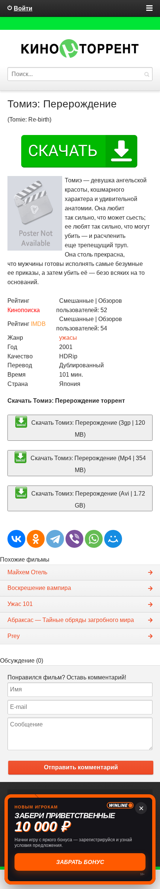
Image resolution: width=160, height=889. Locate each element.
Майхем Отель (27, 572)
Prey (13, 636)
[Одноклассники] (36, 539)
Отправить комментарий (81, 767)
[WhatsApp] (94, 539)
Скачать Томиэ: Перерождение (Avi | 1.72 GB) (87, 499)
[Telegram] (55, 539)
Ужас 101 (20, 604)
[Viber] (74, 539)
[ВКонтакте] (16, 539)
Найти (146, 74)
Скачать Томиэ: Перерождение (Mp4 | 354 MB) (87, 464)
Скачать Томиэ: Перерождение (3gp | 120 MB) (87, 429)
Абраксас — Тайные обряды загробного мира (70, 620)
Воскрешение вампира (39, 588)
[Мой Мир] (113, 539)
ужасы (68, 337)
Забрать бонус (80, 862)
